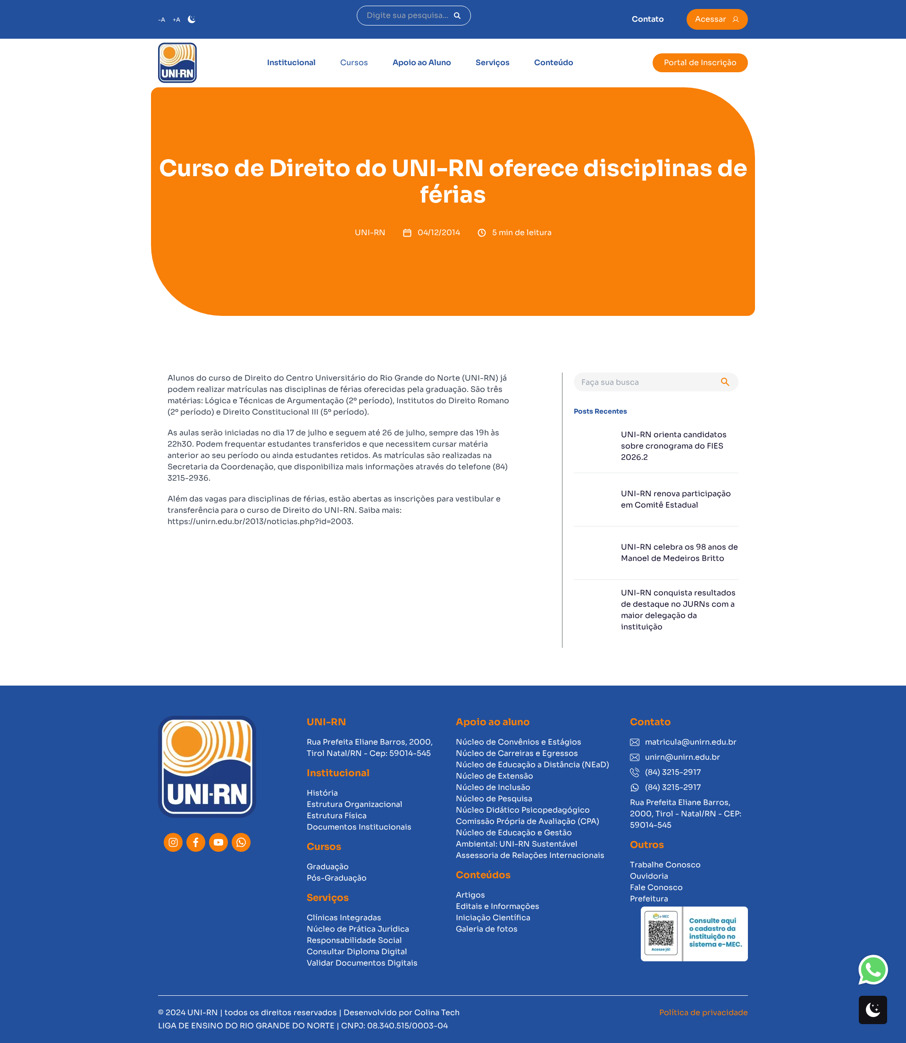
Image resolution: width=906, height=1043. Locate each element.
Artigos (470, 895)
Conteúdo (553, 63)
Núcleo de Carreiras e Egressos (517, 753)
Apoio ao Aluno (422, 63)
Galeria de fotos (487, 929)
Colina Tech (437, 1013)
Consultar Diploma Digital (357, 952)
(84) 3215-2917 (673, 772)
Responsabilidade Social (354, 940)
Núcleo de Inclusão (493, 787)
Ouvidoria (649, 876)
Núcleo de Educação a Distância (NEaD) (532, 765)
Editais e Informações (497, 906)
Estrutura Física (337, 816)
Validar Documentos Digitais (362, 963)
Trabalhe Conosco (665, 865)
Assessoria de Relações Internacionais (530, 855)
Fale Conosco (656, 887)
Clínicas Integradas (344, 918)
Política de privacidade (703, 1013)
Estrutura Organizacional (355, 804)
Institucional (291, 63)
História (322, 793)
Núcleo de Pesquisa (494, 799)
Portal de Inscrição (700, 63)
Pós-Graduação (337, 878)
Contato (648, 19)
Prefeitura (649, 899)
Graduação (328, 867)
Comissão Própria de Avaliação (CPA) (527, 821)
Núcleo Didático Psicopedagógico (523, 810)
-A (161, 19)
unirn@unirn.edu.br (682, 757)
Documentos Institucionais (359, 827)
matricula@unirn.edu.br (691, 742)
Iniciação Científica (493, 918)
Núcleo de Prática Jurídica (358, 929)
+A (176, 19)
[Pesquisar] (457, 15)
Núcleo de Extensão (494, 776)
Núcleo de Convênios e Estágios (518, 742)
